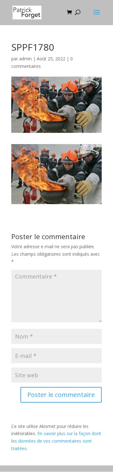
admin (25, 59)
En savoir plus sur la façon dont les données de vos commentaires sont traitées (56, 440)
